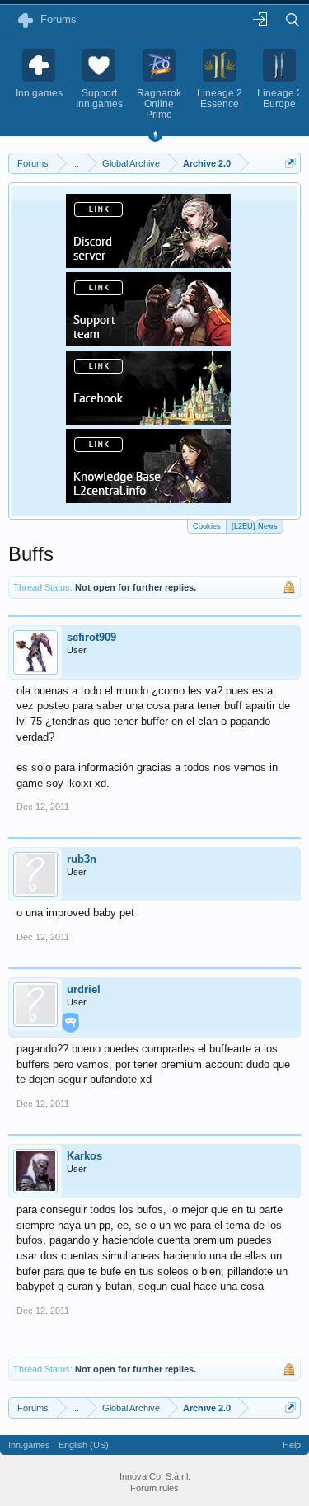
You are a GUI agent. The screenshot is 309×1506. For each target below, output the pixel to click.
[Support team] (148, 341)
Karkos (84, 1156)
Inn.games (29, 1445)
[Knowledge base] (148, 498)
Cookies (207, 526)
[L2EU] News (255, 526)
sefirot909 (91, 637)
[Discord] (148, 263)
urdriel (84, 989)
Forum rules (154, 1488)
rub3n (81, 859)
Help (292, 1445)
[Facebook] (148, 420)
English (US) (84, 1445)
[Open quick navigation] (290, 163)
